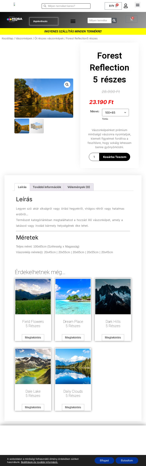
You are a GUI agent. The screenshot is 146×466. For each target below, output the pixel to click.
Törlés (105, 119)
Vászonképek (23, 38)
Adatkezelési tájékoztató (73, 432)
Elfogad (104, 460)
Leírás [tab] (22, 187)
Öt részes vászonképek (49, 38)
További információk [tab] (47, 187)
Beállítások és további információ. (39, 462)
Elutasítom (127, 460)
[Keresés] (114, 20)
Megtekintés (33, 337)
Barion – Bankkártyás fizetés (73, 446)
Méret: (94, 111)
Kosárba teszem (114, 157)
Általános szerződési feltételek (73, 439)
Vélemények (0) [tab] (78, 187)
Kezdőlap (7, 38)
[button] (137, 5)
